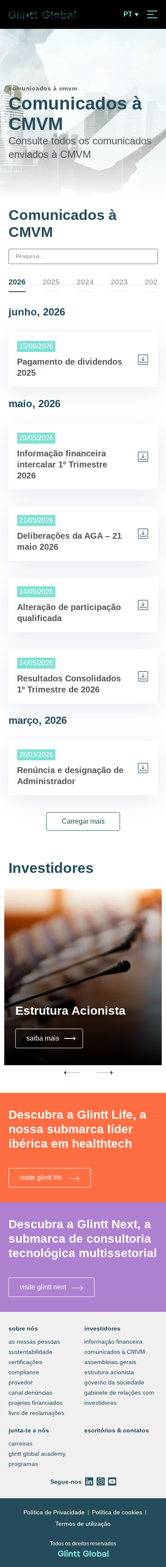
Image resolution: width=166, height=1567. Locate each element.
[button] (83, 821)
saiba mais (51, 1038)
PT (127, 14)
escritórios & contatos (116, 1430)
